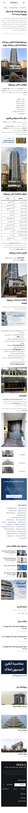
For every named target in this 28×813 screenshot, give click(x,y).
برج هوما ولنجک (9, 524)
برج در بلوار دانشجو (22, 522)
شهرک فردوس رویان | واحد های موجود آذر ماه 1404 (14, 648)
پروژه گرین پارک (22, 730)
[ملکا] (21, 765)
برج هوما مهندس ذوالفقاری (20, 524)
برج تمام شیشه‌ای (10, 520)
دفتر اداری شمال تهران (9, 529)
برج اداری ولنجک (12, 511)
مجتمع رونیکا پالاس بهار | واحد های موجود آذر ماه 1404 (9, 552)
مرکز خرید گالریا (20, 99)
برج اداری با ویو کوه (22, 511)
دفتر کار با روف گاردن (11, 531)
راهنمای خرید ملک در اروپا (10, 566)
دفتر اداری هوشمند (22, 531)
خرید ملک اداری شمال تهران (8, 527)
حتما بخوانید (9, 138)
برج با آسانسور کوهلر (21, 513)
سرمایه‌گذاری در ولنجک (21, 536)
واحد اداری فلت (23, 538)
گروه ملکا (24, 411)
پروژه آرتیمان (22, 455)
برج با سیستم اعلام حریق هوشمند (19, 517)
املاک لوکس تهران (22, 508)
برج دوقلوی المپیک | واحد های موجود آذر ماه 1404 (15, 627)
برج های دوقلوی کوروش (19, 706)
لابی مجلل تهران (10, 536)
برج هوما (4, 522)
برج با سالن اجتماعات (21, 515)
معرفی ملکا (23, 798)
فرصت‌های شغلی (22, 801)
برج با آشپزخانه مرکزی (10, 513)
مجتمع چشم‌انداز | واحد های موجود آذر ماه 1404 (14, 637)
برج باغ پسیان (22, 471)
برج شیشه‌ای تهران (12, 522)
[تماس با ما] (4, 2)
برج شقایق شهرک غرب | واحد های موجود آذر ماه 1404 (9, 559)
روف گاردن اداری (22, 534)
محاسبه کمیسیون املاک (20, 676)
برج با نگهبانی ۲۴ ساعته (21, 520)
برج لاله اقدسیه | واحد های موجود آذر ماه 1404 (10, 574)
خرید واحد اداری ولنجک (21, 529)
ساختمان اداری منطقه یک (11, 534)
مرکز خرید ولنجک (20, 103)
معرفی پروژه (20, 314)
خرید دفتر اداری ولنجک (21, 527)
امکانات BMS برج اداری (11, 508)
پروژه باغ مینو (22, 463)
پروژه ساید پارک (22, 754)
